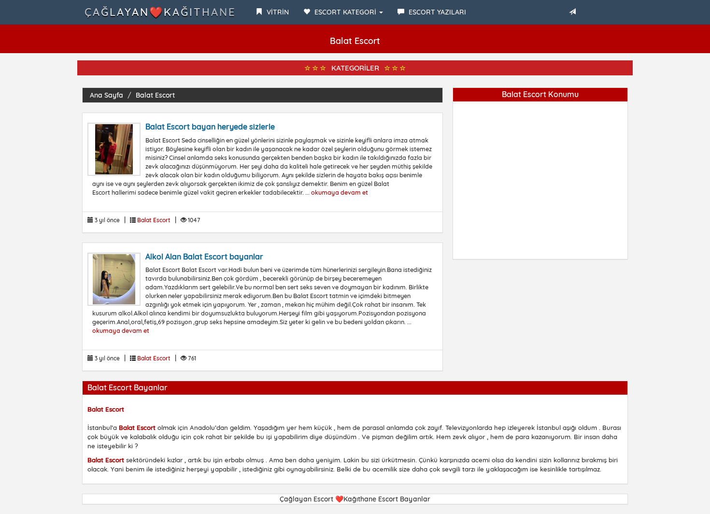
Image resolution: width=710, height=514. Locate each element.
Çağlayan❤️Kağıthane (160, 12)
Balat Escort (155, 95)
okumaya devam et (339, 192)
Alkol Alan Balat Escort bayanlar (204, 256)
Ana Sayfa (106, 95)
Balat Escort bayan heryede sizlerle (210, 126)
